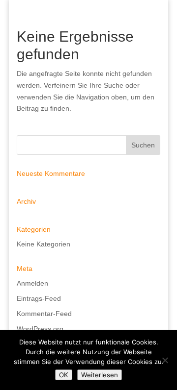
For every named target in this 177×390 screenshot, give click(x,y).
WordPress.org (40, 329)
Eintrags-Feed (39, 298)
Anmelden (32, 283)
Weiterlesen (99, 375)
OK (63, 375)
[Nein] (165, 360)
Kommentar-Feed (44, 313)
